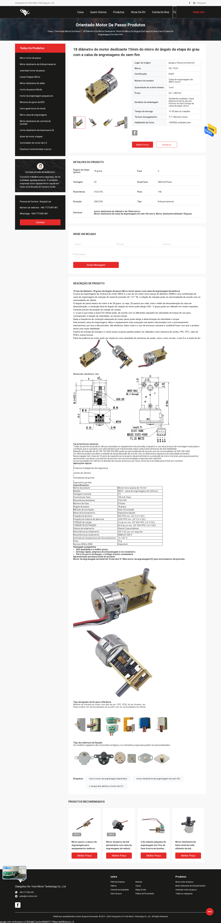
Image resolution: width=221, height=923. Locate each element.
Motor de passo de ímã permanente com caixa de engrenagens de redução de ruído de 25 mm (119, 845)
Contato (40, 222)
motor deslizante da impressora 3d (37, 130)
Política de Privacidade (144, 894)
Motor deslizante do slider (32, 83)
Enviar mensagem (96, 265)
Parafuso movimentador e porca (35, 149)
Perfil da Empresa (117, 882)
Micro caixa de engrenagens (33, 115)
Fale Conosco (116, 894)
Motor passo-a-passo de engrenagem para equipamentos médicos (84, 845)
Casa (50, 31)
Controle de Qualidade (119, 890)
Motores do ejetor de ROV (32, 102)
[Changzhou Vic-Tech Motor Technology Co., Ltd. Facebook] (190, 3)
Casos (138, 886)
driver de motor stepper (31, 136)
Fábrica (113, 886)
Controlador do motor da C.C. (34, 143)
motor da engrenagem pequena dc (36, 96)
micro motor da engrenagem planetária (108, 778)
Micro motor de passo (30, 58)
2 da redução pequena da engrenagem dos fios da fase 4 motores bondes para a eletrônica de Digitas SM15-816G (153, 845)
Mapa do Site (140, 890)
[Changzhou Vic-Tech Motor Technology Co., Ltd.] (25, 12)
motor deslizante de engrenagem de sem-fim (158, 778)
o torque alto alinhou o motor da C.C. (106, 786)
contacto (166, 145)
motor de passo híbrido (31, 89)
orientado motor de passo (68, 31)
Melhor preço (142, 145)
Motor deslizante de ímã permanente (38, 64)
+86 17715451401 (49, 207)
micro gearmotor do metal (32, 108)
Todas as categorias (184, 894)
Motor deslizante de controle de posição (35, 122)
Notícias (138, 882)
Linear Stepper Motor (30, 77)
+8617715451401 (39, 213)
